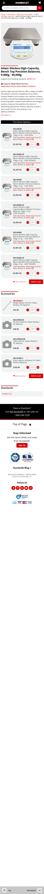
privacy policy (31, 474)
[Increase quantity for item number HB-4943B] (38, 144)
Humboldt (22, 2)
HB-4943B (17, 129)
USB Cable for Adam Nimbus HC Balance (25, 342)
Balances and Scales (24, 14)
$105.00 (16, 367)
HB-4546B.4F (18, 258)
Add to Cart (36, 281)
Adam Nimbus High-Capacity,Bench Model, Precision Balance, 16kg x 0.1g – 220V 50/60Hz (27, 210)
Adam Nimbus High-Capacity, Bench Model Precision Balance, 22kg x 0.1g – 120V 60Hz (26, 236)
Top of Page (20, 424)
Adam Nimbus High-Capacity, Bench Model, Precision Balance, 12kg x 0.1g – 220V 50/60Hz (27, 158)
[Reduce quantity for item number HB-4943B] (27, 144)
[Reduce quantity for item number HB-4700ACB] (27, 329)
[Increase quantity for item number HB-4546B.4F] (38, 273)
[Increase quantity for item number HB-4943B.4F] (38, 169)
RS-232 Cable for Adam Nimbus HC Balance (26, 323)
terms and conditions (16, 474)
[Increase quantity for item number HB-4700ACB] (38, 329)
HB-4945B (17, 179)
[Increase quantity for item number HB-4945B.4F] (38, 222)
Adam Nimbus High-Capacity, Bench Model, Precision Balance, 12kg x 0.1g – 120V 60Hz (27, 133)
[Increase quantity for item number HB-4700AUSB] (38, 348)
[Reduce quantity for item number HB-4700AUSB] (27, 348)
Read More (5, 115)
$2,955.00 (17, 195)
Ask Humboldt (16, 411)
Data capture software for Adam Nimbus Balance (27, 361)
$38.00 (16, 329)
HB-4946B (17, 232)
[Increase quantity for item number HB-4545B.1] (38, 310)
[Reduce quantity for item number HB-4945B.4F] (27, 222)
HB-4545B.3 (18, 358)
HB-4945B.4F (18, 205)
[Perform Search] (39, 8)
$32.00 (16, 310)
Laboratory (11, 14)
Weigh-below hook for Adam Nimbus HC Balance (18, 86)
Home (3, 14)
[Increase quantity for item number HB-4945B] (38, 195)
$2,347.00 (17, 144)
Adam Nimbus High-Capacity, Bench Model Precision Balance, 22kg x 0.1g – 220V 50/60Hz (26, 262)
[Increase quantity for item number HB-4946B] (38, 247)
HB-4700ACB (18, 320)
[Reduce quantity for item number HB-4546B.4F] (27, 273)
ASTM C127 (31, 79)
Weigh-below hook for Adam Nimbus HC (27, 138)
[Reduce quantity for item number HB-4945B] (27, 195)
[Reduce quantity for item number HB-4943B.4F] (27, 169)
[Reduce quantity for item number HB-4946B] (27, 247)
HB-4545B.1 (18, 301)
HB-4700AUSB (19, 339)
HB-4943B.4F (18, 154)
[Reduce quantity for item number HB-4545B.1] (27, 310)
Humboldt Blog (21, 467)
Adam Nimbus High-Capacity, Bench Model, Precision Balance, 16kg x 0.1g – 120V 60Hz (27, 183)
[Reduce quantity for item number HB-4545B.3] (27, 367)
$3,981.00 (17, 248)
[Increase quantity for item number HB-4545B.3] (38, 367)
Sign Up (22, 445)
